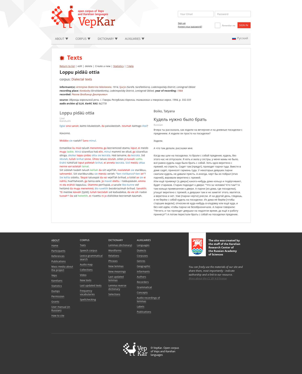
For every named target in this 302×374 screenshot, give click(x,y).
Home (54, 245)
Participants (58, 250)
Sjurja (122, 87)
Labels (140, 306)
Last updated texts (91, 285)
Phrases (113, 261)
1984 (180, 90)
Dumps (55, 291)
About (55, 240)
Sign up (182, 23)
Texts (83, 245)
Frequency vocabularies (87, 292)
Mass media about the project (62, 268)
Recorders (143, 282)
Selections (114, 294)
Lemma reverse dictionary (117, 287)
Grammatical (144, 287)
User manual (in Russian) (60, 308)
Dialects (141, 250)
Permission (57, 296)
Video (83, 275)
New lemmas (116, 266)
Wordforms (114, 250)
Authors (141, 276)
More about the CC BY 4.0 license (208, 278)
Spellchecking (88, 299)
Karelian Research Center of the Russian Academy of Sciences (224, 249)
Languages (143, 245)
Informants (143, 271)
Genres (141, 261)
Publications (58, 261)
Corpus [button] (81, 39)
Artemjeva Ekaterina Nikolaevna (93, 87)
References (57, 256)
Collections (86, 269)
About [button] (60, 39)
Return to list (67, 66)
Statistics (118, 66)
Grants (55, 301)
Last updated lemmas (116, 278)
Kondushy (85, 90)
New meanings (117, 271)
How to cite (57, 315)
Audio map (86, 264)
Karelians (56, 280)
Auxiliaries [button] (133, 39)
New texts (85, 280)
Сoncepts (142, 292)
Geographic (143, 266)
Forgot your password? (190, 26)
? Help (130, 66)
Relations (113, 255)
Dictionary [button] (106, 39)
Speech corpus (88, 250)
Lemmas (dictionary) (120, 245)
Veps (54, 275)
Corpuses (142, 255)
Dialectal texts (81, 79)
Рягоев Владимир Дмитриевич (89, 94)
